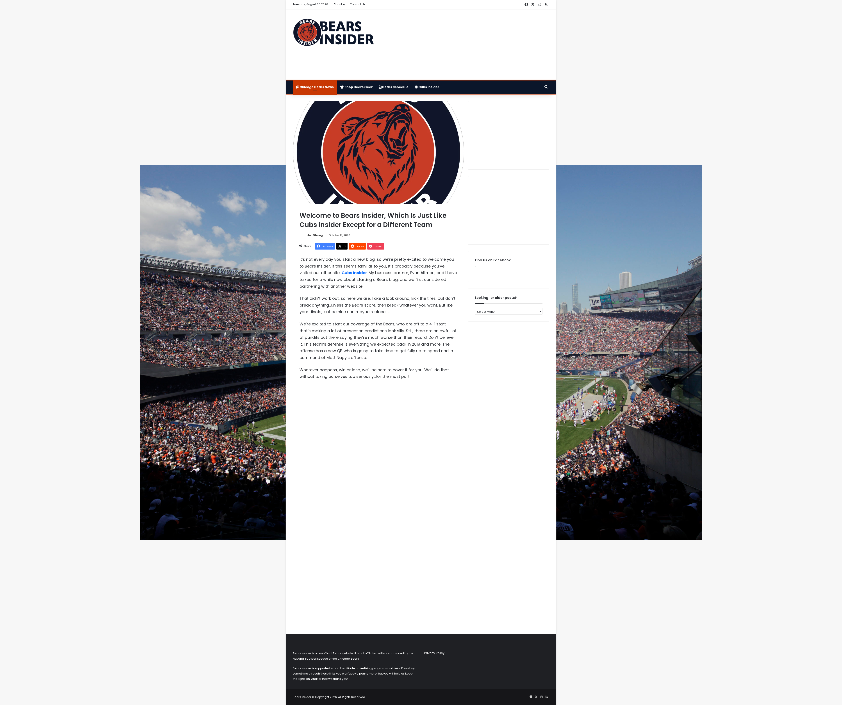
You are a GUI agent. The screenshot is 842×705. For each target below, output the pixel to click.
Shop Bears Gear (358, 87)
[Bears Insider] (333, 34)
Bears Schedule (395, 87)
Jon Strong (315, 235)
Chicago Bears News (316, 87)
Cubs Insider (428, 87)
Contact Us (357, 4)
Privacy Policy (434, 653)
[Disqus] (378, 454)
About (338, 4)
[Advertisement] (464, 44)
